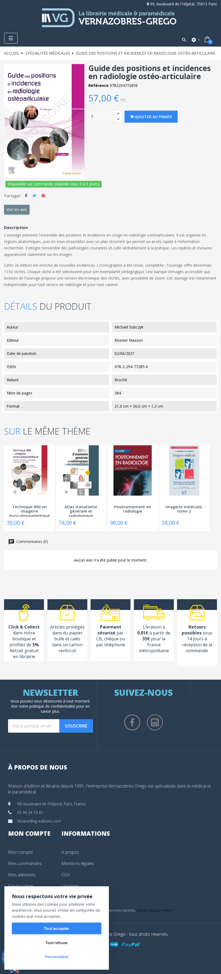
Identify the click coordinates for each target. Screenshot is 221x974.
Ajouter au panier (153, 116)
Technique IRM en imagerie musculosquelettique (29, 510)
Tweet (34, 195)
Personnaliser (57, 956)
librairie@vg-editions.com (39, 821)
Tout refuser (56, 942)
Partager (26, 195)
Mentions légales (77, 863)
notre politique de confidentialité (47, 706)
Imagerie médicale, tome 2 (184, 509)
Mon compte (20, 852)
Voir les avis (16, 209)
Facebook (132, 722)
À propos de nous (37, 767)
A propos (70, 852)
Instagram (155, 722)
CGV (65, 875)
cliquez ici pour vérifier (155, 910)
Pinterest (43, 195)
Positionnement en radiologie (132, 509)
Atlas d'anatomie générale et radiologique (80, 510)
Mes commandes (25, 863)
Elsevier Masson (129, 340)
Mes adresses (22, 875)
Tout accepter (56, 928)
